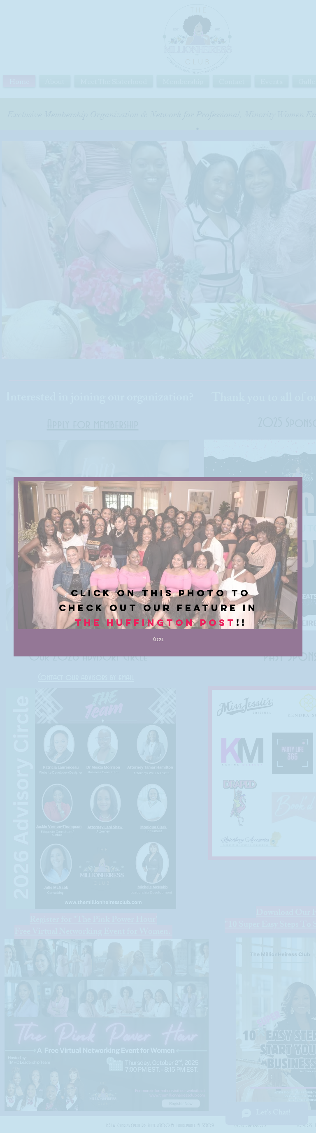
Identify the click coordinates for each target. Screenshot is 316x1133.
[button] (158, 640)
